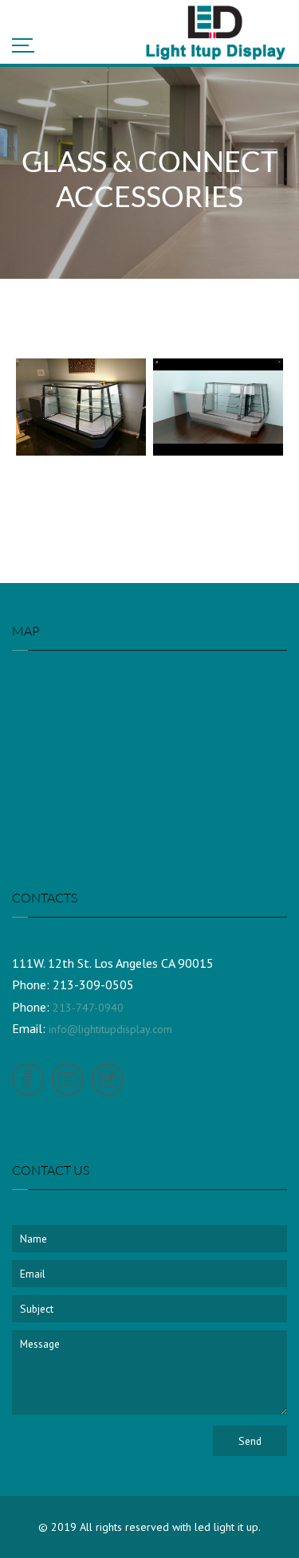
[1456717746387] (81, 407)
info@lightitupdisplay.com (110, 1029)
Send (250, 1441)
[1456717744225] (218, 407)
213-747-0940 (88, 1007)
